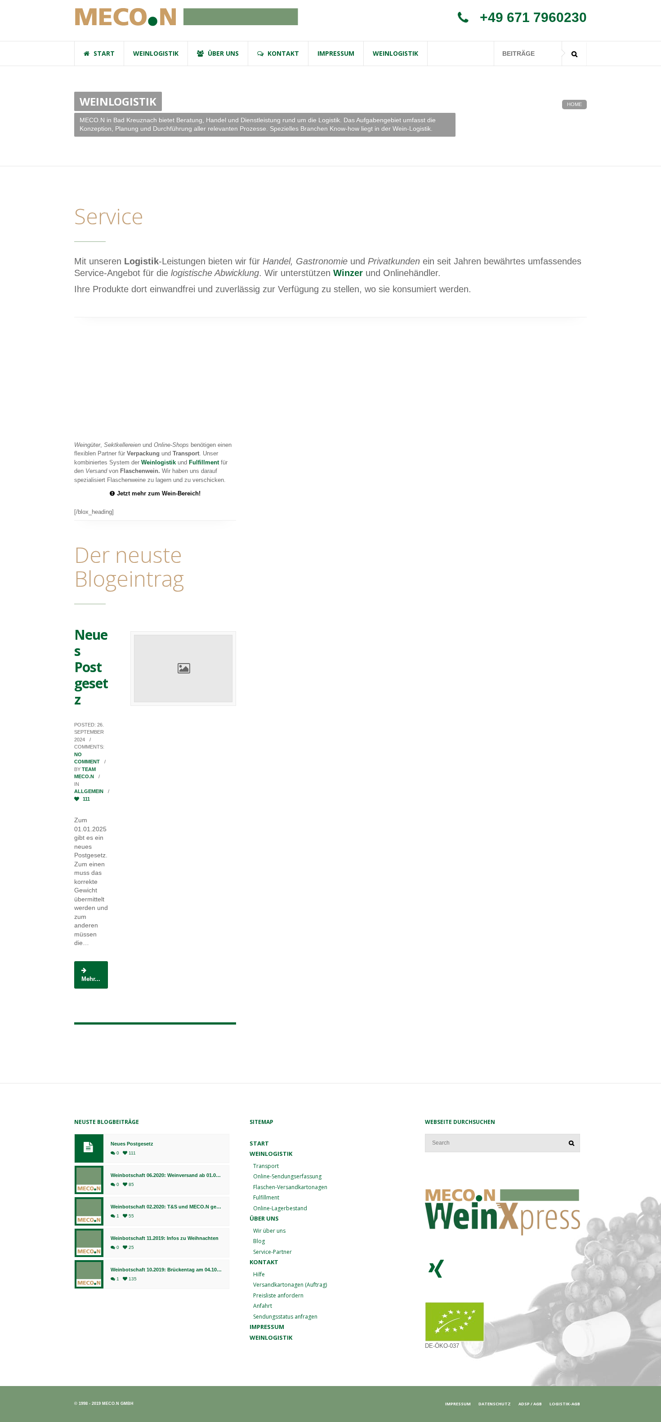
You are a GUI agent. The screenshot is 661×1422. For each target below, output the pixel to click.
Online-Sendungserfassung (287, 1176)
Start (259, 1143)
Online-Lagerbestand (280, 1208)
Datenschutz (494, 1404)
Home (574, 104)
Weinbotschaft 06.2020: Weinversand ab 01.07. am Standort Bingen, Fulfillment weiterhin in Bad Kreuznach (166, 1175)
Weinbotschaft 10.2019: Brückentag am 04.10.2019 (166, 1269)
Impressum (267, 1327)
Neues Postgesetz (91, 667)
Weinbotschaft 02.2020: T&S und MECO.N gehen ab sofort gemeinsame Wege (166, 1206)
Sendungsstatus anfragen (285, 1316)
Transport (266, 1166)
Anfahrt (262, 1306)
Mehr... (90, 979)
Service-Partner (272, 1252)
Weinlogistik (158, 462)
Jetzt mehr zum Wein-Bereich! (159, 493)
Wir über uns (269, 1231)
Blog (259, 1241)
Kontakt (264, 1262)
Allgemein (88, 791)
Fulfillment (204, 462)
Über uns (264, 1218)
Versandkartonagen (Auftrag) (290, 1284)
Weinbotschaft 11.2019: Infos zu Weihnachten (165, 1238)
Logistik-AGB (564, 1404)
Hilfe (259, 1274)
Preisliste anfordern (278, 1295)
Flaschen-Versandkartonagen (290, 1187)
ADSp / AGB (530, 1404)
